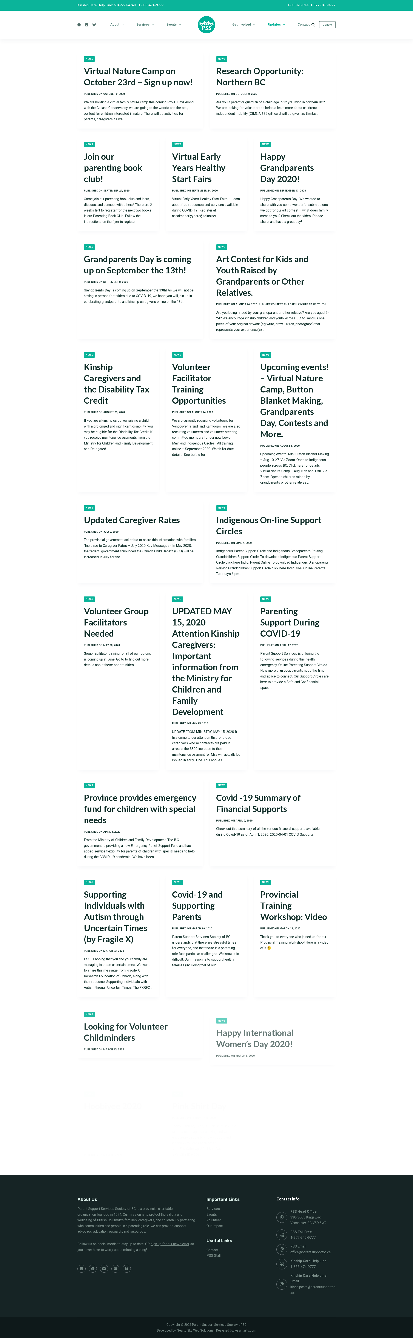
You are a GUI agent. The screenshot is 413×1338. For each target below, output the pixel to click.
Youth (321, 304)
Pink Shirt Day (199, 1084)
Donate (327, 24)
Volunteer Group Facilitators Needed (116, 622)
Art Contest (274, 304)
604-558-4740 (125, 5)
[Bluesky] (94, 24)
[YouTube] (104, 1269)
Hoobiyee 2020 (113, 1084)
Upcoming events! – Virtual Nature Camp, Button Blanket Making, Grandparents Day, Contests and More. (294, 400)
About (114, 24)
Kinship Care (307, 304)
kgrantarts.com (245, 1330)
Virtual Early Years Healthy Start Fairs (198, 167)
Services (142, 24)
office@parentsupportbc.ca (310, 1252)
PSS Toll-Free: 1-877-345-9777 (312, 5)
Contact (304, 24)
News (89, 58)
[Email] (115, 1269)
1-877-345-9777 (303, 1237)
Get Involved (241, 24)
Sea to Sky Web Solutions (195, 1330)
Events (171, 24)
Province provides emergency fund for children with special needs (140, 808)
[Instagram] (86, 24)
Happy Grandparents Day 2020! (287, 167)
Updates (274, 24)
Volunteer (213, 1220)
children (290, 304)
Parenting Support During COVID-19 (289, 622)
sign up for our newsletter (170, 1244)
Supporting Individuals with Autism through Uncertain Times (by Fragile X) (115, 916)
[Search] (313, 24)
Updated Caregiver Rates (132, 520)
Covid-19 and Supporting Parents (197, 905)
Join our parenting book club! (113, 167)
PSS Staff (214, 1256)
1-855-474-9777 (151, 5)
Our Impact (214, 1226)
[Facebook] (79, 24)
